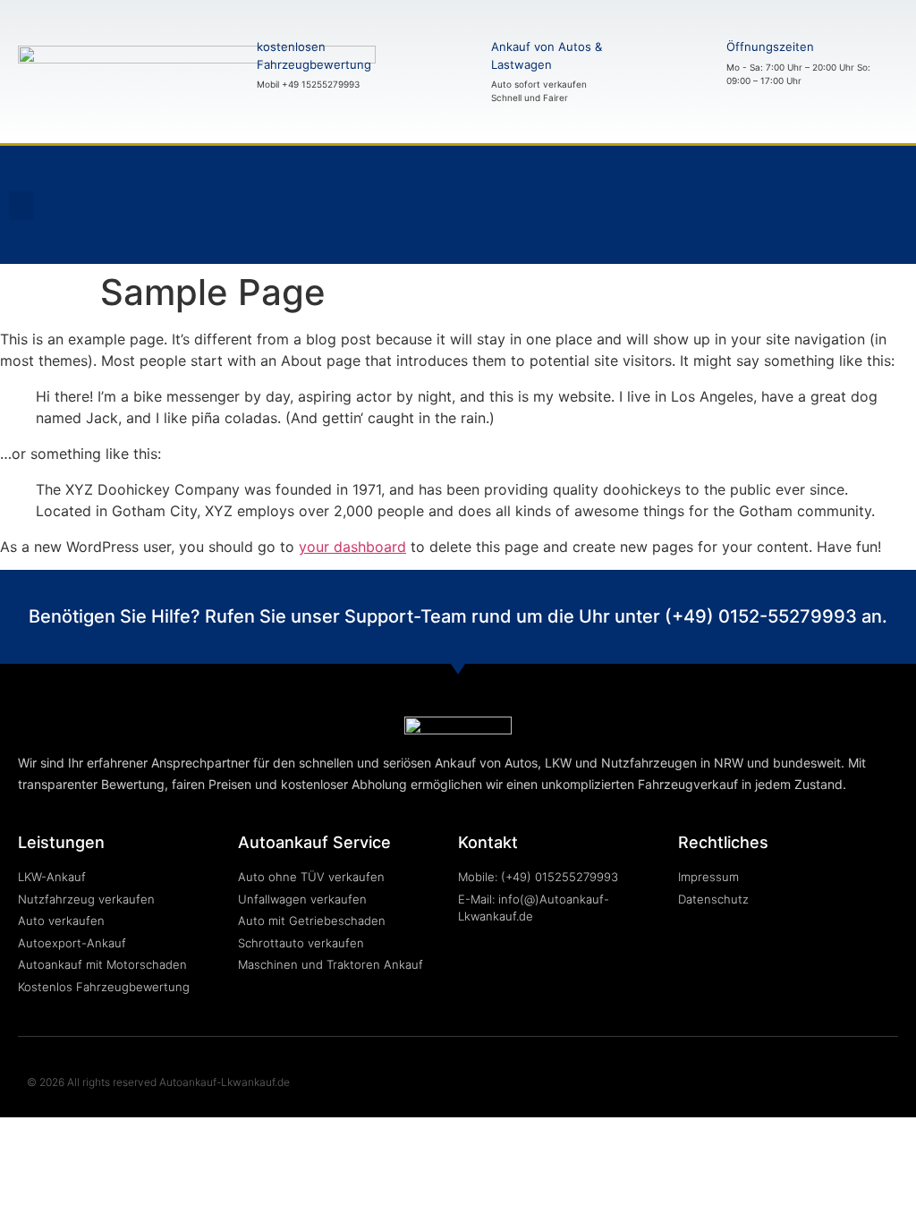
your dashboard (352, 547)
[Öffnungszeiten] (695, 62)
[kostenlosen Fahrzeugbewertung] (225, 65)
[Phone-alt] (869, 180)
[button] (21, 205)
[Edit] (869, 230)
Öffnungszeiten (770, 46)
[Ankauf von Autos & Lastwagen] (459, 71)
